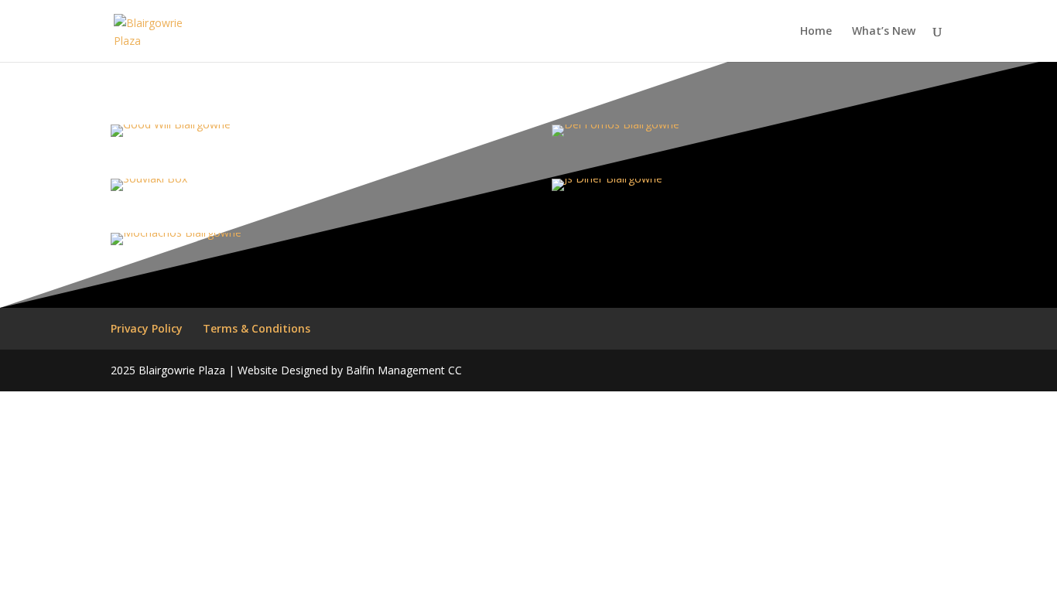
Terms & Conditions (256, 328)
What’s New (883, 32)
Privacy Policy (147, 328)
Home (816, 32)
